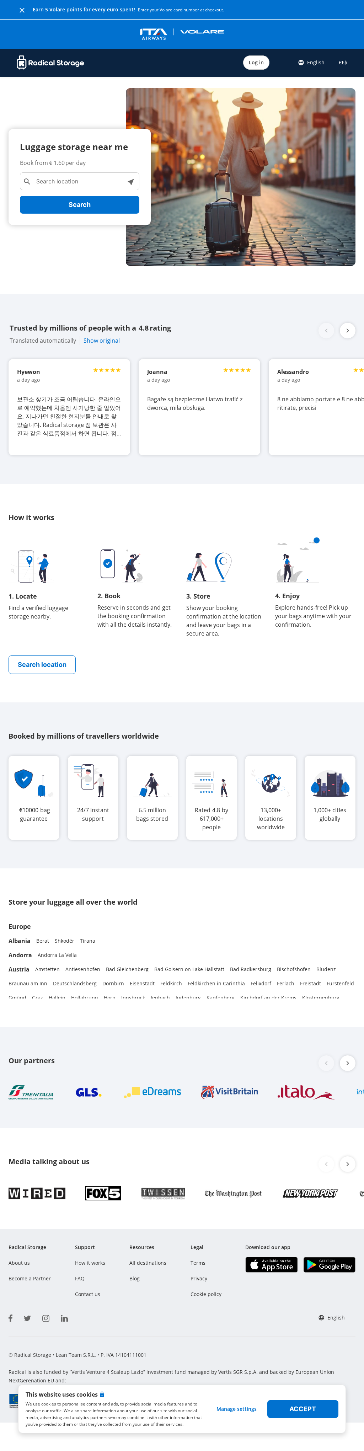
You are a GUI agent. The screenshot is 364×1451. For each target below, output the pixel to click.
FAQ (80, 1278)
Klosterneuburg (320, 997)
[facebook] (10, 1317)
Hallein (57, 997)
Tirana (87, 940)
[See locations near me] (130, 181)
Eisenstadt (142, 983)
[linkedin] (64, 1317)
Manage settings (236, 1409)
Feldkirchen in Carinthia (216, 983)
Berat (42, 940)
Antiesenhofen (82, 969)
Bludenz (326, 969)
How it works (90, 1262)
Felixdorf (261, 983)
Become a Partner (30, 1278)
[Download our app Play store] (329, 1264)
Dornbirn (113, 983)
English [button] (316, 62)
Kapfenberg (221, 997)
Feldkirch (171, 983)
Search (80, 204)
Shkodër (64, 940)
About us (19, 1262)
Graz (37, 997)
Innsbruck (133, 997)
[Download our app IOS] (271, 1264)
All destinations (147, 1262)
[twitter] (27, 1317)
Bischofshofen (294, 969)
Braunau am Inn (28, 983)
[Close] (22, 9)
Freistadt (310, 983)
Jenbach (160, 997)
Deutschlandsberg (75, 983)
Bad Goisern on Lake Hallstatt (189, 969)
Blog (134, 1278)
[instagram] (45, 1317)
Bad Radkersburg (250, 969)
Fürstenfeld (340, 983)
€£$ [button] (341, 62)
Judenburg (188, 997)
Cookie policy (206, 1294)
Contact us (87, 1294)
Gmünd (17, 997)
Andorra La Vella (57, 955)
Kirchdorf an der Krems (268, 997)
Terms (198, 1262)
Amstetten (47, 969)
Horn (110, 997)
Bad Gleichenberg (127, 969)
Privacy (199, 1278)
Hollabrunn (84, 997)
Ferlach (285, 983)
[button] (347, 330)
